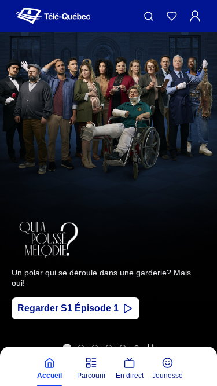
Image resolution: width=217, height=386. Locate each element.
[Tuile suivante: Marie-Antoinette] (200, 221)
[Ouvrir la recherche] (148, 16)
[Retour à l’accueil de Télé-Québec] (53, 16)
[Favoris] (171, 16)
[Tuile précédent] (17, 221)
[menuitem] (49, 368)
